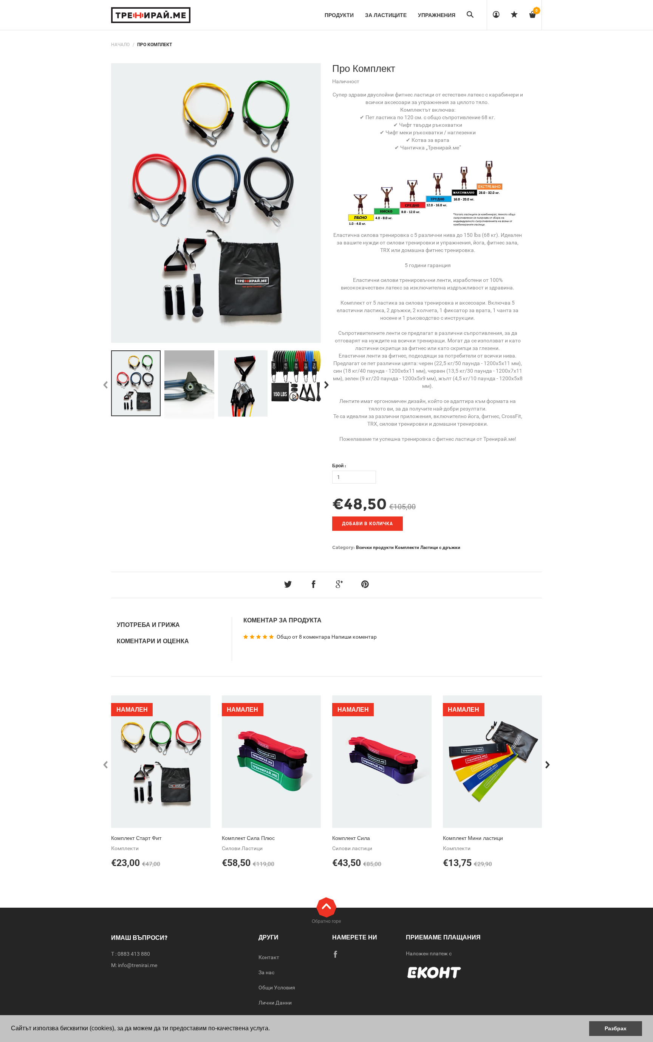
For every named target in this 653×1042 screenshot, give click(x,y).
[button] (272, 1029)
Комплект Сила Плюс (248, 838)
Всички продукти (375, 547)
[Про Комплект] (136, 383)
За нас (266, 972)
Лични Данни (275, 1003)
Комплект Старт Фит (136, 838)
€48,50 (359, 504)
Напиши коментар (354, 637)
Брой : (339, 465)
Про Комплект (363, 68)
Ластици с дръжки (440, 547)
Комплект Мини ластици (473, 838)
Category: (343, 547)
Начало (120, 44)
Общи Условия (276, 987)
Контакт (268, 957)
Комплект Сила (351, 838)
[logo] (150, 15)
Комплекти (407, 547)
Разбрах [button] (616, 1028)
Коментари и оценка (153, 641)
